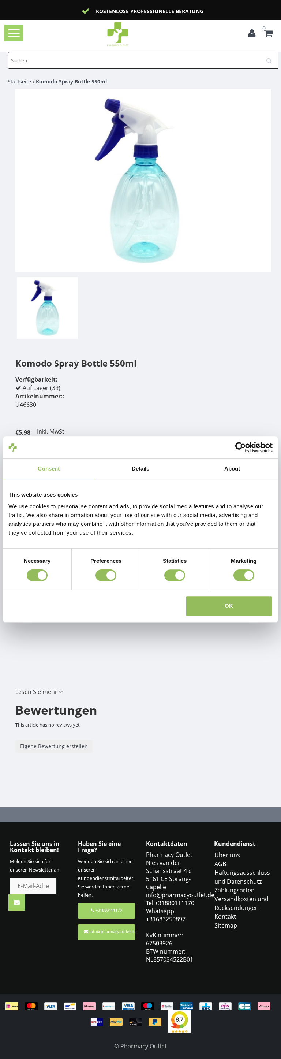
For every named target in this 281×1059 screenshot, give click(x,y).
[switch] (105, 575)
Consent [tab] (49, 468)
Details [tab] (141, 468)
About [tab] (232, 468)
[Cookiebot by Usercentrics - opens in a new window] (241, 447)
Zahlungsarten (234, 890)
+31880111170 (108, 910)
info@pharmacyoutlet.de (112, 931)
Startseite (19, 81)
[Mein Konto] (253, 34)
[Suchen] (271, 58)
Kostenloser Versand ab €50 (222, 11)
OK (229, 606)
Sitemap (225, 925)
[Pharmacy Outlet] (129, 34)
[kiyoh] (179, 1021)
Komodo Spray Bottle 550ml (71, 81)
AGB (220, 864)
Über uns (227, 855)
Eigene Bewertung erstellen (54, 746)
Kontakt (225, 917)
